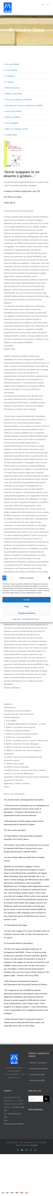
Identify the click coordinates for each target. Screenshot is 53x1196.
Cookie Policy (17, 619)
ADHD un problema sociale (16, 129)
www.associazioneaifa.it (14, 1123)
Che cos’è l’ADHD (12, 64)
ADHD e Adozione (12, 88)
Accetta (26, 600)
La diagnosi (10, 76)
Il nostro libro (11, 135)
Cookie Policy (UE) (37, 1074)
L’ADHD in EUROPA (12, 117)
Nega (26, 606)
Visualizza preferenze (26, 613)
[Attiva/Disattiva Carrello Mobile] (43, 4)
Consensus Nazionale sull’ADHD (18, 99)
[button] (49, 578)
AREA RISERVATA (35, 1109)
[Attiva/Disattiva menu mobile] (48, 4)
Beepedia (34, 1145)
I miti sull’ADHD (11, 123)
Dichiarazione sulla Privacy (30, 619)
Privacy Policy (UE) (37, 1080)
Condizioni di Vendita (39, 1068)
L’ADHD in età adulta (13, 93)
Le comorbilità (11, 70)
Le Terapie (9, 82)
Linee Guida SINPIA (13, 111)
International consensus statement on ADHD (23, 105)
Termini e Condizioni (38, 1062)
